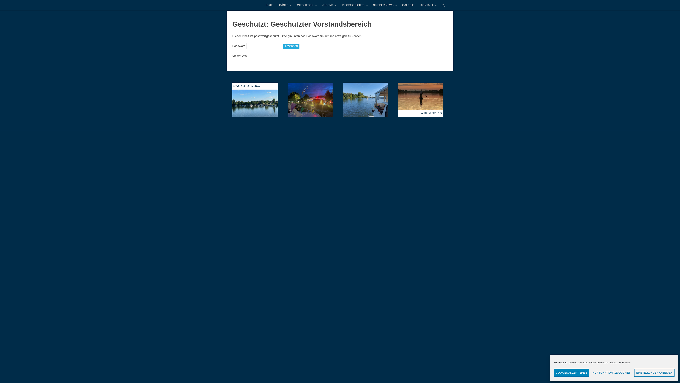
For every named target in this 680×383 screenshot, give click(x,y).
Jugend (327, 5)
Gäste (283, 5)
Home (269, 5)
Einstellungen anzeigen (654, 372)
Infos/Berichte (353, 5)
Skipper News (383, 5)
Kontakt (426, 5)
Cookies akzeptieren (571, 372)
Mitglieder (305, 5)
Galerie (408, 5)
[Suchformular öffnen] (443, 5)
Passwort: (239, 46)
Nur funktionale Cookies (612, 372)
